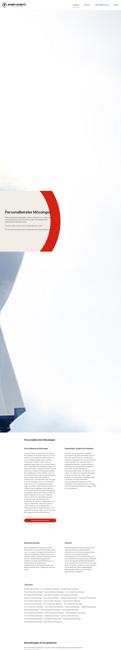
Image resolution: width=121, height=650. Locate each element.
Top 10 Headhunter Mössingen (49, 589)
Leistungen (76, 5)
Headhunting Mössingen (31, 589)
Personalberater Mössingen (70, 610)
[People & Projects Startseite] (14, 5)
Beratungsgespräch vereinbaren (40, 520)
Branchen (87, 5)
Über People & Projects (102, 5)
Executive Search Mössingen (70, 589)
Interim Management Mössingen (54, 592)
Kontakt (116, 5)
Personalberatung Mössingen (33, 595)
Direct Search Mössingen (51, 595)
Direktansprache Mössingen (69, 595)
